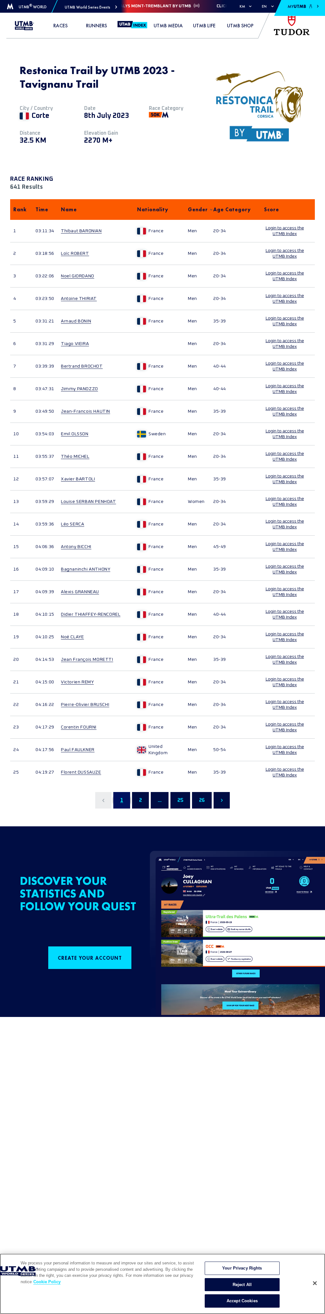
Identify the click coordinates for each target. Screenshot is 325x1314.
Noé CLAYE (72, 637)
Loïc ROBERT (75, 253)
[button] (91, 7)
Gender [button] (197, 209)
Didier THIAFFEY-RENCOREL (90, 614)
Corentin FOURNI (78, 727)
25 (180, 800)
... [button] (160, 800)
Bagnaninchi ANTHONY (85, 569)
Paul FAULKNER (78, 750)
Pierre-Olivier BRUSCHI (85, 704)
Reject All (242, 1284)
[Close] (315, 1283)
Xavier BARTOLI (78, 479)
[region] (162, 1284)
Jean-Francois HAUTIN (85, 411)
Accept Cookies (242, 1300)
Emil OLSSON (75, 434)
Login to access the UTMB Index (285, 231)
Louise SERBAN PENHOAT (88, 501)
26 (202, 800)
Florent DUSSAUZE (81, 772)
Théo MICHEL (75, 456)
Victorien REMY (77, 682)
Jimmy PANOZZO (79, 389)
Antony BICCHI (76, 547)
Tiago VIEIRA (75, 344)
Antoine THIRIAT (79, 298)
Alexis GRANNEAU (80, 592)
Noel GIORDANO (77, 276)
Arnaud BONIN (76, 321)
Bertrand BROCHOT (82, 366)
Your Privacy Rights (242, 1268)
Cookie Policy (47, 1281)
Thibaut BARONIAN (81, 231)
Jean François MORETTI (87, 659)
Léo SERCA (72, 524)
